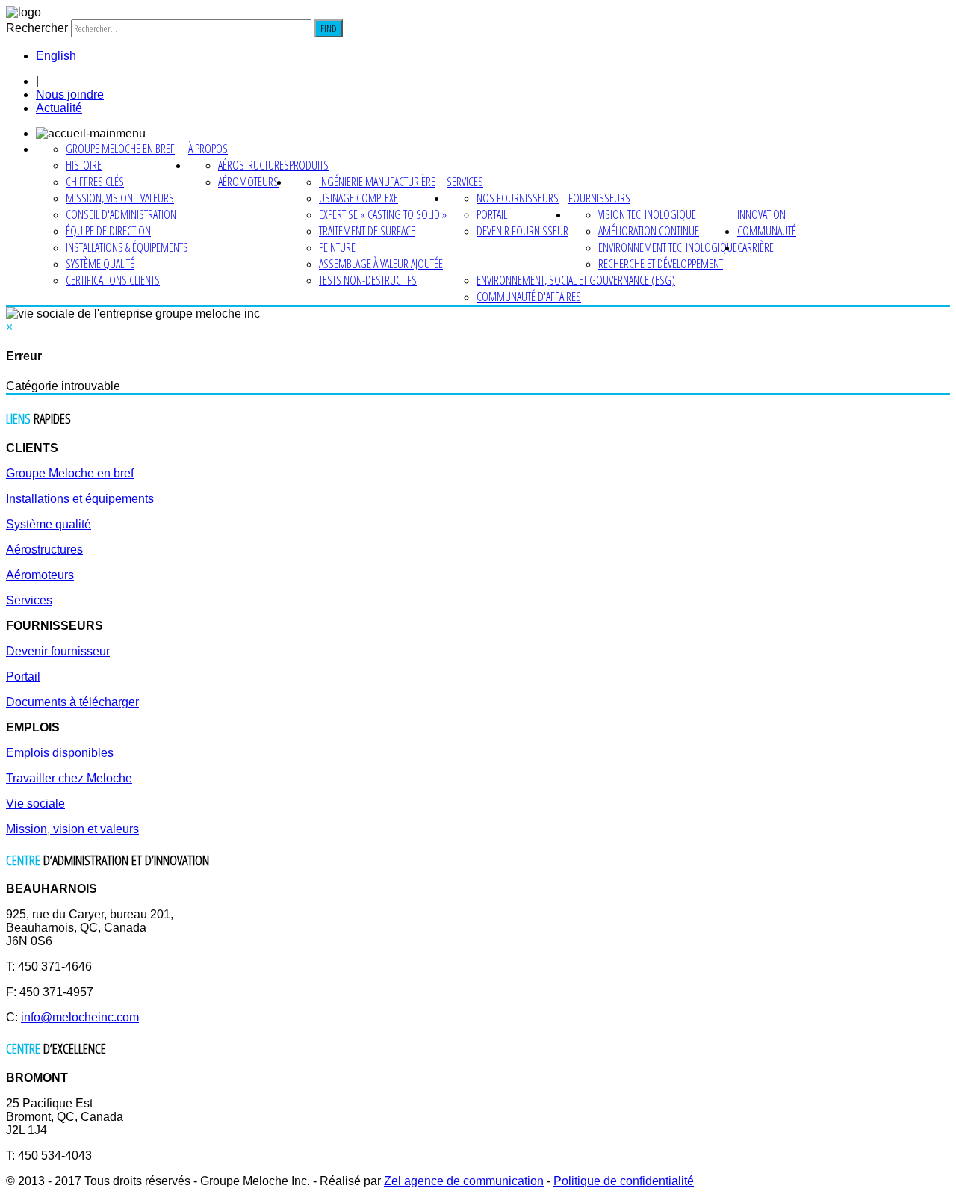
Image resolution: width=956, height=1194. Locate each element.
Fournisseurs (599, 198)
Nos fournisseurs (518, 198)
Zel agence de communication (464, 1181)
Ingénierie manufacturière (377, 181)
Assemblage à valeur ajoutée (381, 264)
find (328, 28)
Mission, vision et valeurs (72, 829)
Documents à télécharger (72, 702)
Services (465, 181)
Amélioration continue (648, 231)
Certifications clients (113, 280)
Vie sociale (35, 803)
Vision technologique (647, 214)
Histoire (84, 165)
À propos (208, 148)
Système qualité (100, 264)
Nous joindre (70, 94)
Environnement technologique (667, 247)
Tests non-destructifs (368, 280)
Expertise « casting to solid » (383, 214)
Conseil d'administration (121, 214)
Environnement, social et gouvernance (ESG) (576, 280)
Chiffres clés (95, 181)
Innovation (761, 214)
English (56, 55)
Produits (309, 165)
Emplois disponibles (60, 752)
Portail (492, 214)
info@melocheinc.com (80, 1017)
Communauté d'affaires (529, 296)
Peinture (337, 247)
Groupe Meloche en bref (120, 148)
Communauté (766, 231)
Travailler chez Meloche (69, 778)
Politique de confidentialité (623, 1181)
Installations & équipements (127, 247)
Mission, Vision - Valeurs (120, 198)
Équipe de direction (108, 231)
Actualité (59, 108)
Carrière (755, 247)
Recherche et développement (660, 264)
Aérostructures (253, 165)
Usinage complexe (358, 198)
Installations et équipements (80, 498)
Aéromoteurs (248, 181)
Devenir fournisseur (522, 231)
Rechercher (37, 28)
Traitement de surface (367, 231)
